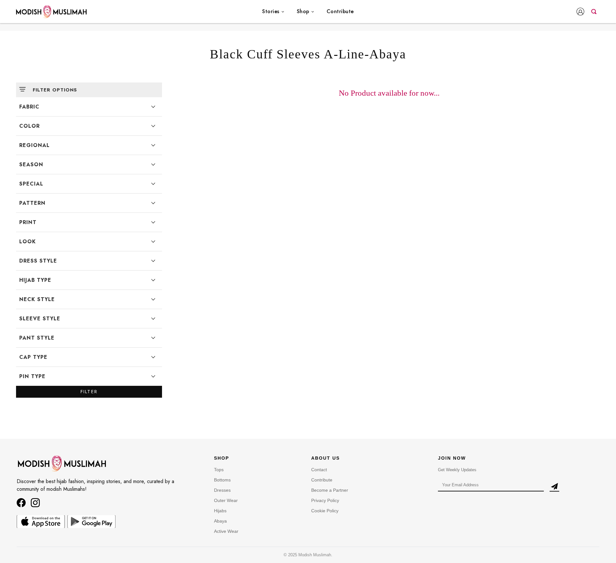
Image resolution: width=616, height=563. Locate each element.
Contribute (340, 11)
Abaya (220, 521)
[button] (582, 12)
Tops (219, 469)
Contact (319, 469)
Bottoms (222, 479)
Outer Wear (226, 500)
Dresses (222, 490)
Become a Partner (329, 490)
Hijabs (220, 510)
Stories (270, 11)
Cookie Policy (324, 510)
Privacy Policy (325, 500)
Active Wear (226, 531)
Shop (303, 11)
